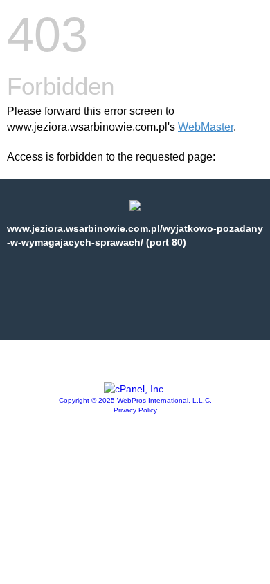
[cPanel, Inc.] (135, 388)
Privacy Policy (135, 410)
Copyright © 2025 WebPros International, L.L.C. (135, 400)
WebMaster (205, 127)
